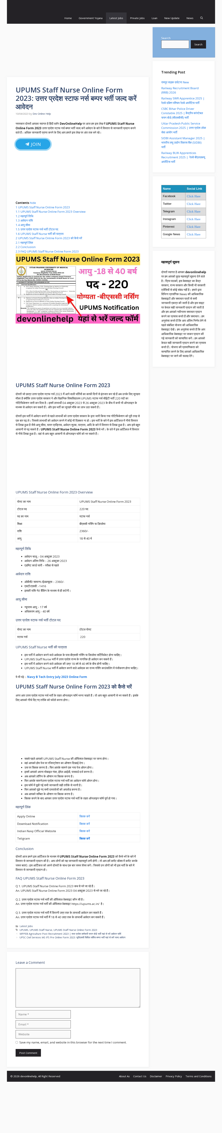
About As (124, 1076)
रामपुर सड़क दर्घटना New (175, 82)
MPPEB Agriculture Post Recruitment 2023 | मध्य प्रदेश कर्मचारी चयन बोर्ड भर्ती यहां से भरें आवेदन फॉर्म (70, 933)
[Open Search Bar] (201, 18)
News (189, 18)
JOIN (35, 144)
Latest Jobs (116, 18)
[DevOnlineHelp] (111, 6)
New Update (172, 18)
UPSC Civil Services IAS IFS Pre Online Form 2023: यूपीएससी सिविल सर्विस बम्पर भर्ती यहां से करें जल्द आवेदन (72, 937)
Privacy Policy (174, 1076)
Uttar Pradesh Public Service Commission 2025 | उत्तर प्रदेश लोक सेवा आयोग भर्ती (183, 127)
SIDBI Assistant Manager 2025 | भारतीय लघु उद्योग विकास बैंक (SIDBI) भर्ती (183, 142)
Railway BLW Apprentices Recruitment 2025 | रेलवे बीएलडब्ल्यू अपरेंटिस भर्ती (183, 157)
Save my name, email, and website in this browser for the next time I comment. (73, 1042)
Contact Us (139, 1076)
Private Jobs (137, 18)
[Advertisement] (78, 51)
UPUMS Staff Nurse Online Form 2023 (75, 930)
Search (165, 38)
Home (68, 18)
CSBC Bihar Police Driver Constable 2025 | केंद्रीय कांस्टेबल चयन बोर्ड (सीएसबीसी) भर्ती (182, 113)
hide (33, 203)
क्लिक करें (85, 816)
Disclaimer (156, 1076)
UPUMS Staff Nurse (41, 930)
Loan (154, 18)
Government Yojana (91, 18)
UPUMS (24, 930)
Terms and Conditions (198, 1076)
